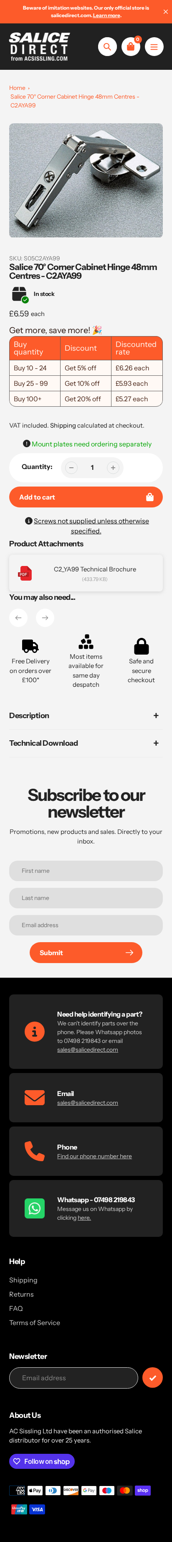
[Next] (45, 618)
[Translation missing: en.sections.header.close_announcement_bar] (166, 12)
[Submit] (152, 1377)
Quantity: (37, 466)
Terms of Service (34, 1322)
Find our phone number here (94, 1156)
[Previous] (18, 618)
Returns (21, 1294)
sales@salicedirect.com (87, 1049)
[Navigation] (154, 46)
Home (17, 88)
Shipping (63, 425)
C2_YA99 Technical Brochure (95, 569)
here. (84, 1217)
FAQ (16, 1308)
